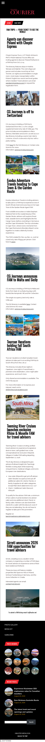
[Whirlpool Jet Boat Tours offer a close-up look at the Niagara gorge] (8, 671)
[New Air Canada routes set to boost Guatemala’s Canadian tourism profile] (35, 653)
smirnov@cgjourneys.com (24, 150)
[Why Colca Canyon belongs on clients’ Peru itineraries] (35, 662)
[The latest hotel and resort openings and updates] (26, 653)
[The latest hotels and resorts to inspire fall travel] (26, 662)
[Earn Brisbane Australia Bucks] (17, 653)
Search (31, 722)
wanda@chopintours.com (15, 83)
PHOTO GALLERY (11, 625)
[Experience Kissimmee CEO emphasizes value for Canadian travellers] (8, 653)
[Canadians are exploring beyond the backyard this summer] (26, 671)
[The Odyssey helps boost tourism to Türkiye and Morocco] (17, 662)
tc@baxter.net (32, 612)
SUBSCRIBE (9, 635)
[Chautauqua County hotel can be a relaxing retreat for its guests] (17, 671)
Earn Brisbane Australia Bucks (26, 700)
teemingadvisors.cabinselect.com (18, 516)
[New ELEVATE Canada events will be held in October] (35, 671)
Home (9, 23)
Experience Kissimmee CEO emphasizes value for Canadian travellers (27, 691)
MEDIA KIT (8, 629)
